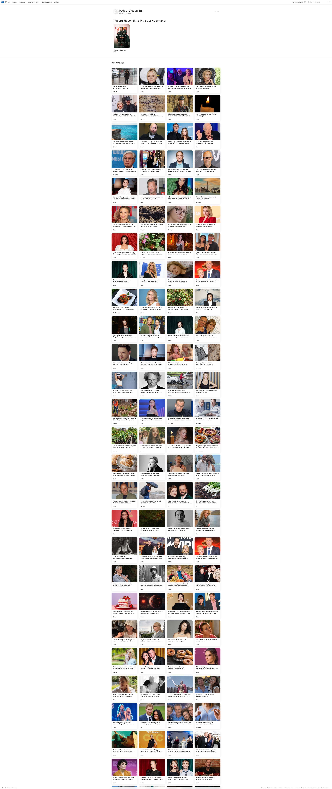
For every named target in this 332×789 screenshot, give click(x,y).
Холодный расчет (120, 50)
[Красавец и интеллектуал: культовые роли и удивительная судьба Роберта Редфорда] (152, 578)
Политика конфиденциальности (292, 787)
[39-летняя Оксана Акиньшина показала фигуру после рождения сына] (180, 467)
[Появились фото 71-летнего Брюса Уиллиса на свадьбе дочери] (152, 689)
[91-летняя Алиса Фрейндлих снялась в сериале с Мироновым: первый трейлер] (180, 108)
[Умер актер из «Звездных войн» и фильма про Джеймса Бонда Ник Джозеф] (180, 716)
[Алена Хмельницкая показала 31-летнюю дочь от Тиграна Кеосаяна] (180, 523)
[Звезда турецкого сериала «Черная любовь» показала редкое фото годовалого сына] (124, 523)
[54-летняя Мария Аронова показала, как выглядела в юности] (152, 467)
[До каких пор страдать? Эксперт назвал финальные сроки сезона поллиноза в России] (124, 661)
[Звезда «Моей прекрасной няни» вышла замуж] (207, 633)
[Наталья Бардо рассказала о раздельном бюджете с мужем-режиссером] (152, 329)
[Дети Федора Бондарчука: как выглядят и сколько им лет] (207, 163)
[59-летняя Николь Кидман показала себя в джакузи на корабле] (207, 523)
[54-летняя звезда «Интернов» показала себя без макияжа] (124, 689)
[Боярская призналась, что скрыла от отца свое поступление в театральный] (124, 274)
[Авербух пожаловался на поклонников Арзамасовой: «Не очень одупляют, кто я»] (180, 495)
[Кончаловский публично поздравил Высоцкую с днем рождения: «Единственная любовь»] (207, 329)
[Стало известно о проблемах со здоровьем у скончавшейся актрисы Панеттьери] (152, 80)
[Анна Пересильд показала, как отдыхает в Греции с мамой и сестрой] (152, 440)
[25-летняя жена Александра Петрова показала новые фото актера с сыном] (207, 246)
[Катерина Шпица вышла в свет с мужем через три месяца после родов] (124, 191)
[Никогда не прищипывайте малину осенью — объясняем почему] (180, 302)
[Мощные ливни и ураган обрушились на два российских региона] (180, 385)
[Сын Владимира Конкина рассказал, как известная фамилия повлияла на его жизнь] (207, 136)
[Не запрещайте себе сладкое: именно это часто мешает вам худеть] (124, 606)
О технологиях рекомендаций (274, 787)
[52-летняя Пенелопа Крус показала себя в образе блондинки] (180, 633)
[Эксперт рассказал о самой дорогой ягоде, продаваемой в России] (152, 246)
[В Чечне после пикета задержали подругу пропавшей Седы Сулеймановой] (180, 219)
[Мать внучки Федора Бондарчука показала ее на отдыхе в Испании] (152, 550)
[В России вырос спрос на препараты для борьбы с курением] (207, 716)
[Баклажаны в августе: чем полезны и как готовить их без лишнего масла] (124, 302)
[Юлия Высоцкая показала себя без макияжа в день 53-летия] (152, 302)
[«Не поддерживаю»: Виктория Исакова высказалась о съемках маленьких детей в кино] (152, 357)
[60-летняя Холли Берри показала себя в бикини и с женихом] (207, 467)
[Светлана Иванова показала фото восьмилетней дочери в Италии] (124, 633)
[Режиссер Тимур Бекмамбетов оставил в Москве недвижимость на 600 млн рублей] (152, 136)
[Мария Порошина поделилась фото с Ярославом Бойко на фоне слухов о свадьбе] (180, 80)
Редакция (263, 787)
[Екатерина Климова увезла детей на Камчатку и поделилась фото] (180, 606)
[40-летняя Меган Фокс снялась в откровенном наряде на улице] (180, 191)
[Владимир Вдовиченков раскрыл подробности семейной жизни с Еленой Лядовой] (180, 136)
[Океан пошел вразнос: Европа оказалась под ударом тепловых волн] (124, 136)
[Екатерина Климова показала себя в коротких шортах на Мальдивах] (124, 385)
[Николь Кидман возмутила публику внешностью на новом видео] (152, 633)
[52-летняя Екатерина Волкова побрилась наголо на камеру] (124, 772)
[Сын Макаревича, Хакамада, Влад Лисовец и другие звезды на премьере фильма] (124, 329)
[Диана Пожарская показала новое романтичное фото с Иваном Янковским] (180, 772)
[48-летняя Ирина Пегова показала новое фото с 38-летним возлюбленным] (180, 550)
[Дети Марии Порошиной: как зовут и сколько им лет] (207, 80)
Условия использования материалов (310, 787)
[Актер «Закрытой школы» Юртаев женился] (207, 689)
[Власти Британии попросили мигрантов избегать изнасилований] (207, 191)
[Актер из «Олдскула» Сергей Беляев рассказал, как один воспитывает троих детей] (180, 578)
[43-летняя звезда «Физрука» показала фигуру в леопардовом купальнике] (152, 744)
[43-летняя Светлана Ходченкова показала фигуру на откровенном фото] (180, 440)
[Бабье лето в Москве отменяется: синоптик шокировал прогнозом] (124, 80)
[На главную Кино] (7, 2)
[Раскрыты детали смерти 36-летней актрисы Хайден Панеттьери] (207, 219)
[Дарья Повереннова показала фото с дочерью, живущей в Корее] (180, 329)
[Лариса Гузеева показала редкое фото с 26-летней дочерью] (152, 163)
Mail (3, 787)
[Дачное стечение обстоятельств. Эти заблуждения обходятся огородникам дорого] (124, 412)
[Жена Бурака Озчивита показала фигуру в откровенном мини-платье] (180, 246)
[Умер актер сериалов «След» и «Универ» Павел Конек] (124, 357)
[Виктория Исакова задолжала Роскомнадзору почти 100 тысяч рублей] (152, 772)
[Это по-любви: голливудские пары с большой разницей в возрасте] (207, 744)
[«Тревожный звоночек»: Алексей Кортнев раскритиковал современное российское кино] (124, 495)
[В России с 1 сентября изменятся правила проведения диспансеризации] (207, 412)
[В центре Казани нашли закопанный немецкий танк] (207, 357)
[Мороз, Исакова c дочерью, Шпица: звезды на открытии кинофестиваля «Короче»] (207, 578)
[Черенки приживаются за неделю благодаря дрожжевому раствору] (124, 440)
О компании (8, 787)
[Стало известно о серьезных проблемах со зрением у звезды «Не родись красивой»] (124, 219)
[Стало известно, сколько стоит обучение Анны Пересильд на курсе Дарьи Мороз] (152, 412)
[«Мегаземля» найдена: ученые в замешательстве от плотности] (152, 606)
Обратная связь (325, 787)
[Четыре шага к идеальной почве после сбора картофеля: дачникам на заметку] (152, 219)
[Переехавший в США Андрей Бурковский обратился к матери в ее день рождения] (180, 163)
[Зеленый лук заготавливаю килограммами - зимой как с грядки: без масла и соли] (207, 495)
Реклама (15, 787)
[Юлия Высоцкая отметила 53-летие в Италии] (207, 385)
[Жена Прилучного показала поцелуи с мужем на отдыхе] (152, 661)
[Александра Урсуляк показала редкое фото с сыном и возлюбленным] (207, 302)
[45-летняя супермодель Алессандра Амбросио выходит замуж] (207, 661)
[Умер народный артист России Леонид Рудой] (207, 108)
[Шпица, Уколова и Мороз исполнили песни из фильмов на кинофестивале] (180, 744)
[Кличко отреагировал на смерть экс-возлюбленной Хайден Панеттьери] (207, 274)
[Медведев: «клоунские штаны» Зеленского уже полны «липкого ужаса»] (180, 412)
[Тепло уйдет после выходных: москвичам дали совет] (152, 495)
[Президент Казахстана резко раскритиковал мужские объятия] (124, 163)
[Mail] (2, 2)
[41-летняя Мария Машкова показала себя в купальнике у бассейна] (124, 744)
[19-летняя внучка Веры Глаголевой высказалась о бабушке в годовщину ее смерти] (180, 357)
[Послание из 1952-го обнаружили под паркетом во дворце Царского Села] (152, 108)
